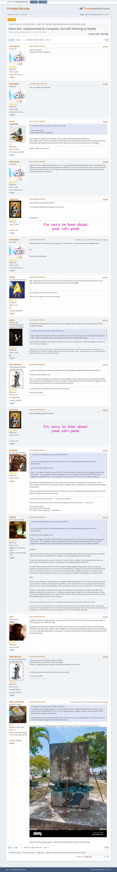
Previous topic (94, 34)
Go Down (11, 40)
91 (32, 40)
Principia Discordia (18, 8)
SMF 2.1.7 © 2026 (11, 869)
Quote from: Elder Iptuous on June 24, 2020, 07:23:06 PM (50, 455)
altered (12, 517)
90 (30, 40)
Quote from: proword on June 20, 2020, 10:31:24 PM (49, 126)
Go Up (10, 847)
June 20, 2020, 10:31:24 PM (37, 46)
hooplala (13, 450)
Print (107, 40)
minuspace (14, 46)
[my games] (10, 738)
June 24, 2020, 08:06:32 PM (37, 616)
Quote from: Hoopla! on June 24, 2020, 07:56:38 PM (48, 706)
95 (43, 40)
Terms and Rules (99, 870)
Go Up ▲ (108, 870)
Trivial (12, 277)
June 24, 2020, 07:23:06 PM (37, 364)
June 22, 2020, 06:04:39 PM (37, 239)
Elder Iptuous (15, 364)
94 (40, 40)
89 (27, 40)
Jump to (79, 856)
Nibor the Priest (16, 702)
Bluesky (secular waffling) (81, 842)
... (25, 40)
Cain (11, 616)
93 (38, 40)
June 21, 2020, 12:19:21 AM (37, 161)
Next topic (105, 34)
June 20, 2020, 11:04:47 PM (39, 84)
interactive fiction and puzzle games (40, 842)
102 (47, 40)
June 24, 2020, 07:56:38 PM (37, 450)
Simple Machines (21, 869)
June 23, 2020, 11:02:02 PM (37, 277)
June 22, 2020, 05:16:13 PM (37, 199)
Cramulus (13, 199)
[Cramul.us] (10, 227)
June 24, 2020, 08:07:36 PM (37, 656)
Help (91, 870)
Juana (12, 320)
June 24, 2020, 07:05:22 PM (37, 320)
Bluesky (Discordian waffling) (63, 842)
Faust (11, 121)
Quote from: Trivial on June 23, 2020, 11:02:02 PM (48, 331)
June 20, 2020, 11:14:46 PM (37, 121)
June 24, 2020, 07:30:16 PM (37, 410)
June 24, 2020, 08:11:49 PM (37, 702)
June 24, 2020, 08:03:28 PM (37, 517)
